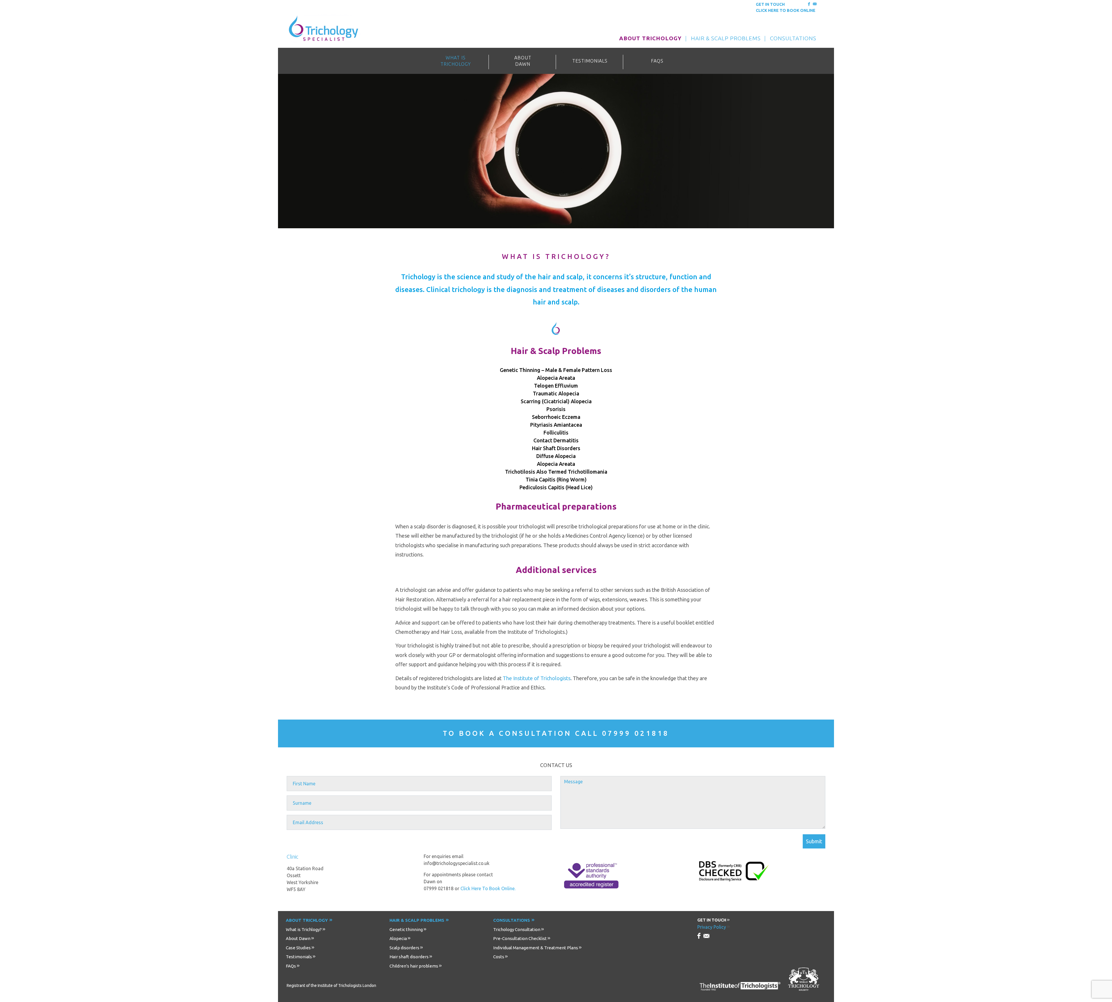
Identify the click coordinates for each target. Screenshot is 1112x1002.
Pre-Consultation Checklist (520, 938)
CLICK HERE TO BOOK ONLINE (785, 10)
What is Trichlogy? (304, 929)
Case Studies (298, 947)
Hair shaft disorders (409, 956)
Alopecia (398, 938)
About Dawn (298, 938)
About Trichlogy (307, 920)
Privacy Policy (711, 927)
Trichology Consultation (516, 929)
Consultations (511, 920)
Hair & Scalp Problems (416, 920)
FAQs (291, 965)
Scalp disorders (404, 947)
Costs (498, 956)
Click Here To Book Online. (487, 888)
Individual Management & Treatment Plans (535, 947)
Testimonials (299, 956)
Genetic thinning (406, 929)
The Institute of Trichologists (536, 678)
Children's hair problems (413, 965)
